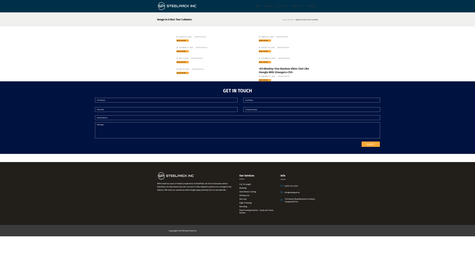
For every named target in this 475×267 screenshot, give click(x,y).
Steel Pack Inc (288, 20)
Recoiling (243, 206)
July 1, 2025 (183, 58)
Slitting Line (244, 195)
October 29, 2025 (268, 58)
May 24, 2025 (184, 69)
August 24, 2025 (268, 47)
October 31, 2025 (186, 47)
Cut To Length (245, 184)
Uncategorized (200, 37)
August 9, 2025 (185, 37)
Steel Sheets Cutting (247, 191)
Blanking (243, 188)
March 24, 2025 (267, 37)
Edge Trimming (245, 203)
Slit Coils (243, 199)
